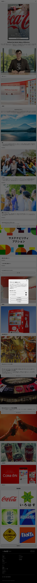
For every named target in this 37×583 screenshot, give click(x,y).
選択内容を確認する (19, 299)
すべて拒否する (19, 301)
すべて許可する (19, 297)
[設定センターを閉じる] (26, 280)
